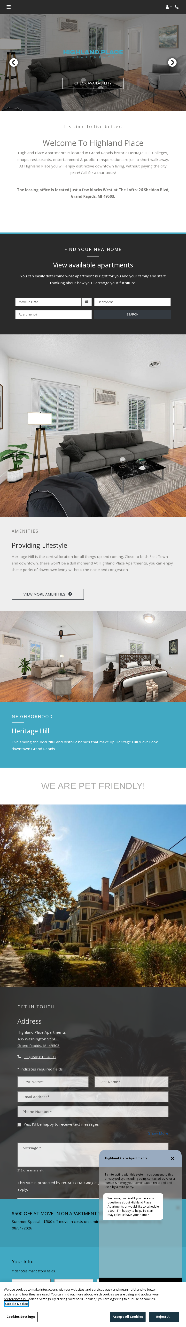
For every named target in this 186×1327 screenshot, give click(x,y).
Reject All (163, 1316)
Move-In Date (28, 302)
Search (133, 314)
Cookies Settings (21, 1316)
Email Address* (36, 1096)
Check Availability (93, 83)
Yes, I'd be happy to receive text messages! (62, 1124)
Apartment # (28, 314)
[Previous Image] (13, 62)
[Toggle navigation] (8, 7)
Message (32, 1147)
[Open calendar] (86, 302)
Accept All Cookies (128, 1316)
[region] (93, 1304)
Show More (158, 1133)
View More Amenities (44, 594)
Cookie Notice (16, 1304)
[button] (168, 7)
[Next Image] (172, 62)
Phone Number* (37, 1111)
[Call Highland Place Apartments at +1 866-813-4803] (177, 7)
